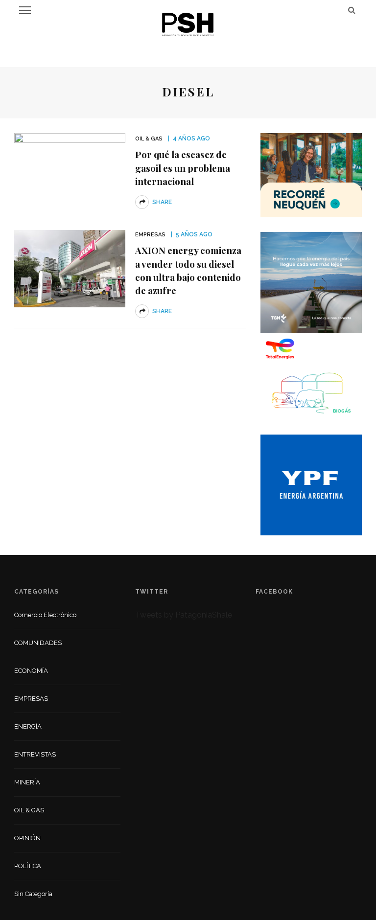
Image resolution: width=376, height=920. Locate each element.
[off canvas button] (25, 10)
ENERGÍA (28, 726)
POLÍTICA (27, 866)
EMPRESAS (150, 234)
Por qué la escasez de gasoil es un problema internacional (182, 167)
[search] (351, 10)
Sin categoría (33, 893)
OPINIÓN (27, 838)
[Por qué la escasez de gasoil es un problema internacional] (69, 171)
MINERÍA (27, 782)
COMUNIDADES (38, 642)
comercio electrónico (45, 615)
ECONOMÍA (31, 670)
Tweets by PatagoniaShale (183, 615)
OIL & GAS (149, 139)
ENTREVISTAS (35, 754)
